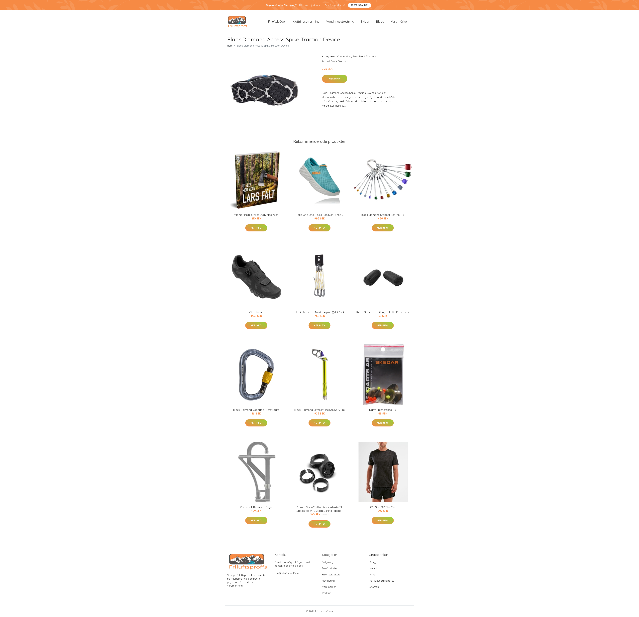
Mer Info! (334, 78)
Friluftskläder (277, 21)
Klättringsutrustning (306, 21)
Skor (355, 56)
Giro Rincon (256, 312)
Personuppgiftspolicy (381, 580)
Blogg (380, 21)
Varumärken (400, 21)
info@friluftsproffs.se (287, 573)
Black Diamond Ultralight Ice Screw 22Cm (319, 409)
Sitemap (374, 586)
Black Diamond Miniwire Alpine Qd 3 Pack (319, 312)
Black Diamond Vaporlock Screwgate (256, 409)
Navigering (328, 580)
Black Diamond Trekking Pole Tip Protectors (382, 312)
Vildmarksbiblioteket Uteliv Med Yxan (256, 214)
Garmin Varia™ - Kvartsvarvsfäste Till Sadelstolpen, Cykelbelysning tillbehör (319, 509)
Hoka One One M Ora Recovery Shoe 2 (319, 214)
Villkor (373, 574)
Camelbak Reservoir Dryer (256, 507)
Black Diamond (368, 56)
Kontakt (374, 568)
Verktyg (326, 593)
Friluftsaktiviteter (331, 574)
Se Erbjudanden (359, 5)
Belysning (327, 562)
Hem (229, 45)
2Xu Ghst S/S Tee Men (383, 507)
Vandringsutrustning (340, 21)
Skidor (365, 21)
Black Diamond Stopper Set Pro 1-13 (383, 214)
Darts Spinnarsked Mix (382, 409)
